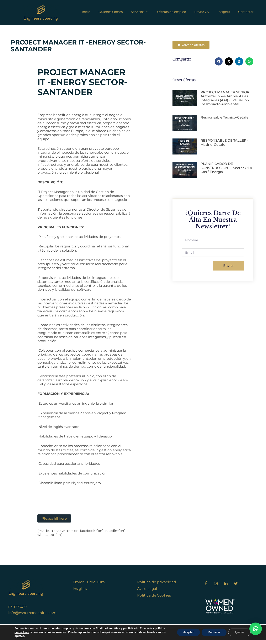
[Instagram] (216, 583)
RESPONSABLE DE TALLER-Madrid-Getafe (224, 142)
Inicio (86, 12)
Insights (224, 12)
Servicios (137, 12)
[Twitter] (236, 583)
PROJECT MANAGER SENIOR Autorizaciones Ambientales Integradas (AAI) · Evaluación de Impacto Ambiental (225, 98)
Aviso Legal (147, 589)
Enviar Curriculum (89, 582)
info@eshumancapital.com (32, 613)
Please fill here (54, 518)
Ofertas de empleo (171, 12)
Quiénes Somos (111, 12)
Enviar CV (201, 12)
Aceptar (188, 632)
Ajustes (239, 632)
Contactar (246, 12)
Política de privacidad (156, 582)
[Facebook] (206, 583)
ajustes (19, 636)
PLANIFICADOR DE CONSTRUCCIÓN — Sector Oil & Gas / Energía (226, 168)
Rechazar (214, 632)
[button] (219, 61)
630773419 (17, 607)
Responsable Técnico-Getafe (225, 117)
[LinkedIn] (226, 583)
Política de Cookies (154, 595)
